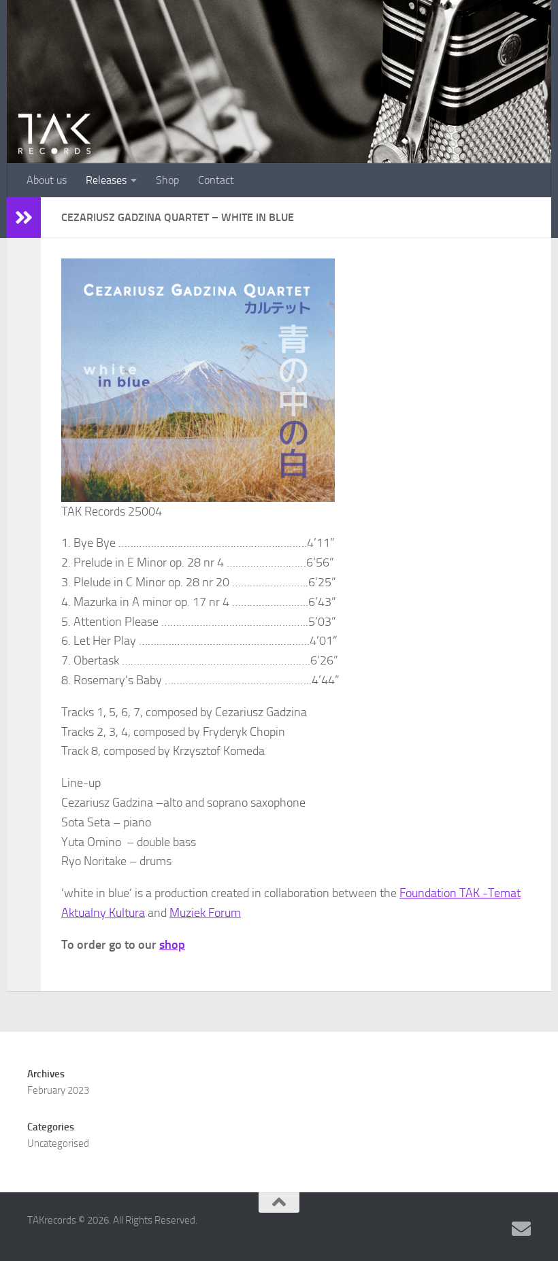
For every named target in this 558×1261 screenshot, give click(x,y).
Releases (106, 179)
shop (172, 944)
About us (47, 179)
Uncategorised (58, 1143)
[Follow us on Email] (521, 1229)
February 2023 (58, 1090)
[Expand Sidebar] (24, 217)
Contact (216, 179)
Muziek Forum (205, 912)
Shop (167, 179)
